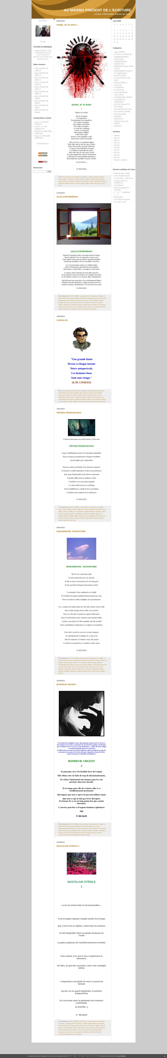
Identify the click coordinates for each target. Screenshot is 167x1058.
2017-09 (116, 145)
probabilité (91, 516)
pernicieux (99, 509)
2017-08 (116, 148)
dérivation (95, 518)
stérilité (94, 1023)
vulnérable (81, 516)
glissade (79, 300)
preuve (79, 309)
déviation (101, 518)
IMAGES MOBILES (120, 83)
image (97, 513)
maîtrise (60, 304)
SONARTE (117, 126)
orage (67, 395)
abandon (94, 309)
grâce (88, 1027)
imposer (90, 830)
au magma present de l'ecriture (73, 1023)
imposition (95, 830)
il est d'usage (70, 1025)
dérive (104, 509)
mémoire (83, 662)
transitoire (84, 660)
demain (75, 1032)
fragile (78, 509)
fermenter (71, 518)
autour (65, 667)
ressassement (74, 302)
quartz (79, 1032)
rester (67, 300)
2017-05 (116, 155)
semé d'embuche (96, 399)
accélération (67, 669)
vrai (79, 662)
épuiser (90, 828)
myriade (66, 662)
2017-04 (116, 157)
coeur (76, 664)
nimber (60, 309)
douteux (83, 1027)
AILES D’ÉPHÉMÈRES (67, 197)
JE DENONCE (119, 87)
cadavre (87, 179)
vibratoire (61, 513)
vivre (66, 1032)
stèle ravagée (62, 181)
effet (85, 664)
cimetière (77, 179)
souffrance (81, 511)
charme (97, 660)
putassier (94, 298)
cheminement (95, 671)
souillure (77, 181)
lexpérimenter (66, 1030)
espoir (86, 826)
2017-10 (116, 143)
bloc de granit (70, 399)
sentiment (89, 662)
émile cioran (70, 393)
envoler (60, 1030)
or (93, 307)
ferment (60, 518)
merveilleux (102, 830)
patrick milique (62, 393)
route (59, 185)
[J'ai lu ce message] (165, 1056)
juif (81, 181)
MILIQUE (38, 131)
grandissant (86, 513)
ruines (86, 516)
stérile (89, 1023)
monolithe (77, 399)
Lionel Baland (118, 185)
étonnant (100, 300)
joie (64, 307)
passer (70, 1032)
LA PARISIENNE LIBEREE (123, 97)
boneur (70, 834)
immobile (66, 513)
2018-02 (116, 135)
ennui (65, 832)
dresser (85, 393)
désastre (86, 509)
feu (101, 183)
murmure (77, 183)
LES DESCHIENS (120, 114)
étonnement (94, 302)
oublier (79, 1027)
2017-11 (116, 140)
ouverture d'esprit (63, 834)
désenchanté (62, 828)
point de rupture (98, 667)
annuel (81, 1025)
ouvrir (99, 304)
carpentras (71, 179)
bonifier (80, 395)
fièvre (59, 509)
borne (78, 667)
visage (84, 395)
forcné (82, 826)
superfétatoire (79, 513)
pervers (65, 511)
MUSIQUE (117, 116)
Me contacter (43, 20)
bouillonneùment (76, 830)
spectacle (73, 304)
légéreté (103, 307)
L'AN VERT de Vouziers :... (123, 199)
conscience (88, 669)
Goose (37, 122)
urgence (94, 304)
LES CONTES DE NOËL (122, 111)
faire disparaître (67, 1027)
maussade (66, 520)
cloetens (37, 126)
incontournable (62, 1025)
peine (82, 669)
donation (66, 304)
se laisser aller (67, 830)
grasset (99, 395)
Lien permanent (66, 177)
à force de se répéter (93, 1025)
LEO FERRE (118, 107)
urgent (88, 834)
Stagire (37, 136)
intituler (100, 393)
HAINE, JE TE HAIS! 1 (67, 25)
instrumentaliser (97, 1030)
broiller (65, 516)
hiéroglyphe (83, 399)
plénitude (67, 1034)
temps (104, 298)
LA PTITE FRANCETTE (122, 104)
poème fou (89, 832)
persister (103, 828)
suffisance (87, 302)
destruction (86, 181)
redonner (60, 673)
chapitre (60, 307)
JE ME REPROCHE (120, 92)
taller (71, 520)
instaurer (95, 828)
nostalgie (84, 1023)
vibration (69, 509)
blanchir (92, 401)
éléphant (75, 401)
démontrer (74, 1030)
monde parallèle (93, 300)
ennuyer (60, 832)
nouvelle (84, 304)
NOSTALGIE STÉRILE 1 (68, 846)
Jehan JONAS (119, 95)
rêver (68, 832)
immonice (64, 179)
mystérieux (85, 300)
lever (84, 307)
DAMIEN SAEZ (119, 64)
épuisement (84, 828)
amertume (81, 302)
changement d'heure (80, 397)
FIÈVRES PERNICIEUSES (69, 413)
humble (72, 183)
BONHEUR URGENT (66, 684)
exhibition (71, 511)
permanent (84, 830)
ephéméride (95, 669)
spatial (86, 511)
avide (74, 520)
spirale (74, 1027)
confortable (79, 1034)
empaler (92, 179)
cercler (100, 298)
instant (95, 393)
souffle (76, 518)
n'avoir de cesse (86, 671)
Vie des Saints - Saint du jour (123, 178)
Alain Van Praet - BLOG (122, 173)
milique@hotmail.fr (43, 143)
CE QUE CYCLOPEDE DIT (123, 54)
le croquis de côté (120, 202)
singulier (101, 669)
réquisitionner (62, 399)
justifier (87, 183)
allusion (81, 307)
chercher (91, 667)
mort (68, 302)
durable (100, 302)
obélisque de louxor (92, 397)
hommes (74, 395)
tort (67, 181)
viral (65, 302)
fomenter (65, 518)
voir (99, 828)
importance (61, 1032)
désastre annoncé (100, 516)
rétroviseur (97, 183)
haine (59, 179)
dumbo (84, 401)
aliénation (77, 298)
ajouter (77, 1025)
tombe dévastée (99, 179)
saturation (98, 511)
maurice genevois (92, 395)
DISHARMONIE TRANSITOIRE (71, 531)
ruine (82, 509)
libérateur (60, 669)
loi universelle (100, 1023)
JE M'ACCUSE (119, 90)
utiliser (82, 667)
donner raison (70, 307)
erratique (102, 671)
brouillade (70, 516)
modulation (67, 671)
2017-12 (116, 138)
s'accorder (61, 1034)
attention (79, 304)
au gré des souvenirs (83, 1030)
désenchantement (71, 828)
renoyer (102, 660)
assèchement (96, 664)
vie (82, 309)
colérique (67, 183)
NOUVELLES (118, 119)
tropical (97, 826)
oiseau (76, 307)
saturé (103, 511)
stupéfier (72, 513)
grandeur (76, 393)
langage (89, 298)
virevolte (60, 667)
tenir (93, 660)
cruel (75, 511)
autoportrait (61, 395)
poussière (89, 307)
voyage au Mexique (41, 50)
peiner (94, 832)
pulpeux (92, 1027)
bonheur (72, 1034)
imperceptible (62, 664)
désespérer (74, 832)
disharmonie (77, 660)
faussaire (75, 662)
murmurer (99, 832)
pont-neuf (100, 397)
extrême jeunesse (100, 1027)
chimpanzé (66, 401)
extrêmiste (97, 307)
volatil (94, 662)
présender (98, 1032)
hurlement (61, 183)
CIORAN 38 (62, 320)
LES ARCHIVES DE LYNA (123, 109)
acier (70, 395)
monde (86, 667)
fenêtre (103, 304)
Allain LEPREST (119, 52)
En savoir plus (121, 1056)
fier (69, 304)
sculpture (78, 671)
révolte (91, 183)
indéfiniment (91, 511)
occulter (73, 667)
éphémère (93, 509)
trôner (71, 401)
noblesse (103, 181)
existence (74, 669)
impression (103, 664)
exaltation (73, 309)
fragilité (76, 516)
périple (89, 399)
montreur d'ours (70, 397)
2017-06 (116, 152)
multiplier (89, 664)
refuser (79, 828)
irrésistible (77, 826)
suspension (73, 300)
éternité (60, 830)
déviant (60, 520)
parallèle (60, 302)
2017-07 (116, 150)
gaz (104, 183)
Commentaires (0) (77, 177)
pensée (90, 304)
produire (60, 671)
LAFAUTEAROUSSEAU (122, 176)
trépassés (72, 181)
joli (91, 660)
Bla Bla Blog (118, 197)
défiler (79, 669)
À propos (43, 41)
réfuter (90, 826)
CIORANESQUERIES (121, 57)
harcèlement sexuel (100, 401)
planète (83, 183)
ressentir (80, 664)
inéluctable (89, 518)
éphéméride (97, 181)
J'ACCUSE (117, 85)
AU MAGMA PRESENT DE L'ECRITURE (97, 10)
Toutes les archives (120, 160)
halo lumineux (66, 309)
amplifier (92, 513)
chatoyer (90, 393)
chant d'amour (87, 309)
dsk (88, 401)
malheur (60, 511)
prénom (82, 179)
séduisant (73, 671)
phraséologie (61, 300)
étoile (69, 667)
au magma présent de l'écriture (95, 177)
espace (92, 181)
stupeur (74, 509)
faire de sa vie (81, 832)
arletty (80, 401)
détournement (70, 664)
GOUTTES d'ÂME (120, 75)
